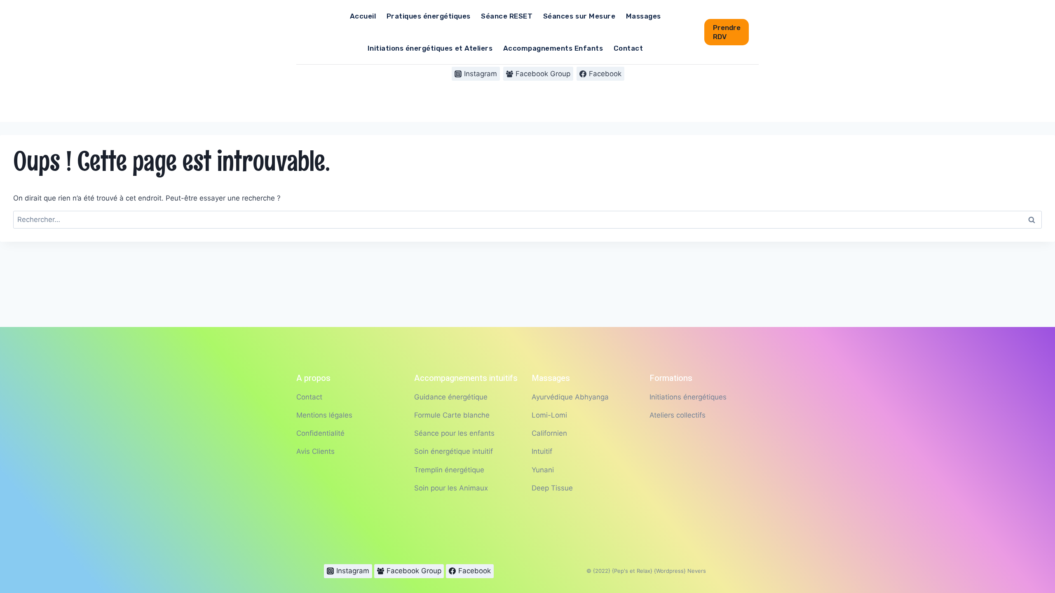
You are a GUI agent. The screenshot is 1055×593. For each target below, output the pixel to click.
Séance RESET (506, 16)
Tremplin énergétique (449, 470)
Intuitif (542, 451)
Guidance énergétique (451, 397)
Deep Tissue (552, 488)
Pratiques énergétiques (429, 16)
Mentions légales (324, 415)
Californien (549, 433)
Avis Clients (315, 451)
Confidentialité (320, 433)
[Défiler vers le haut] (1030, 559)
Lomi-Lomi (549, 415)
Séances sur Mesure (579, 16)
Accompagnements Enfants (553, 48)
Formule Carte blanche (452, 415)
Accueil (363, 16)
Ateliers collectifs (677, 415)
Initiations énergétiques (688, 397)
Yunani (543, 470)
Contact (628, 48)
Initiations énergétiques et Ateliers (430, 48)
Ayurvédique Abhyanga (570, 397)
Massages (643, 16)
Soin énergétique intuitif (453, 451)
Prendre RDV (727, 32)
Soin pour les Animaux (451, 488)
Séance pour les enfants (454, 433)
